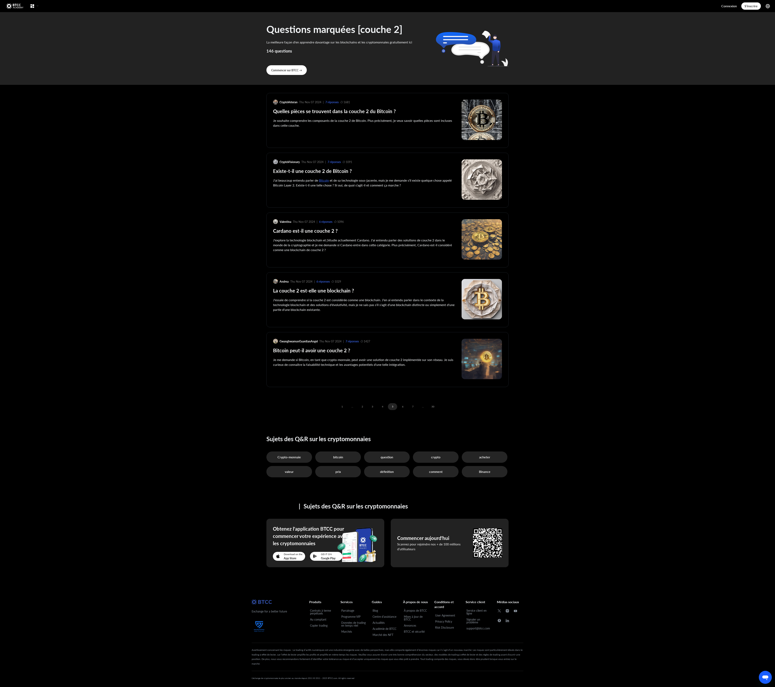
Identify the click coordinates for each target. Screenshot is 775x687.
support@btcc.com (478, 628)
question (387, 457)
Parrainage (347, 610)
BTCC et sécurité (414, 631)
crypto (435, 457)
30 (432, 406)
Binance (484, 471)
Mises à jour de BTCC (413, 618)
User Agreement (445, 615)
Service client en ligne (476, 612)
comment (436, 471)
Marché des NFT (383, 635)
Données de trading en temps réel (353, 624)
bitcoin (338, 457)
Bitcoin (324, 180)
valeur (289, 471)
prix (338, 471)
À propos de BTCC (415, 610)
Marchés (346, 631)
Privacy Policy (443, 621)
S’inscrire (751, 6)
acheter (484, 457)
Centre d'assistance (384, 616)
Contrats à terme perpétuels (320, 612)
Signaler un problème (473, 621)
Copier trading (319, 625)
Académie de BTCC (384, 628)
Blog (375, 610)
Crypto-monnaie (289, 457)
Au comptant (318, 619)
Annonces (410, 625)
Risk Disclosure (444, 627)
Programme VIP (350, 616)
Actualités (379, 622)
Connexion (729, 6)
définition (387, 471)
